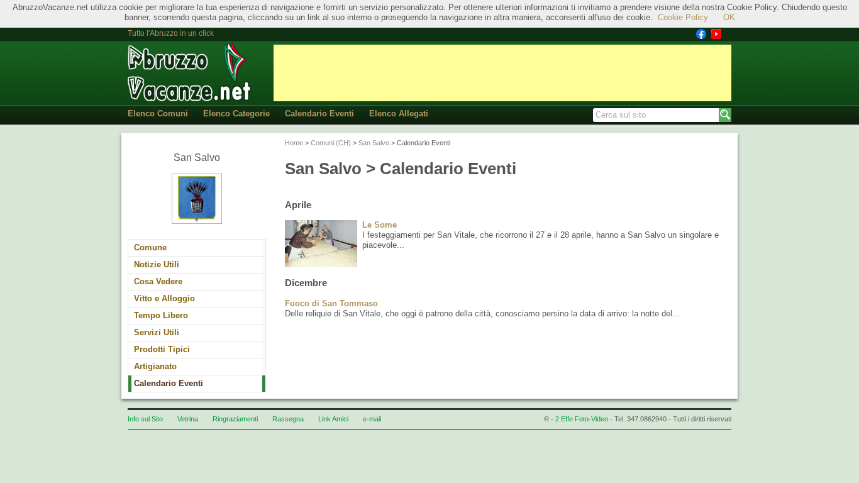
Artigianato (155, 366)
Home (294, 143)
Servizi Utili (156, 332)
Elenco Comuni (158, 113)
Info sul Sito (145, 419)
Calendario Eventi (319, 113)
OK (729, 17)
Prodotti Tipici (162, 349)
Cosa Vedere (158, 281)
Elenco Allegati (398, 113)
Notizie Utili (156, 264)
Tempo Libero (161, 315)
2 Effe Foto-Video (581, 419)
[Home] (190, 73)
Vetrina (187, 419)
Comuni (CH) (331, 143)
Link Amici (333, 419)
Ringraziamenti (235, 419)
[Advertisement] (502, 73)
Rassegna (288, 419)
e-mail (372, 419)
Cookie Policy (683, 17)
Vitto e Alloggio (164, 298)
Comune (150, 247)
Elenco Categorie (236, 113)
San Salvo (373, 143)
